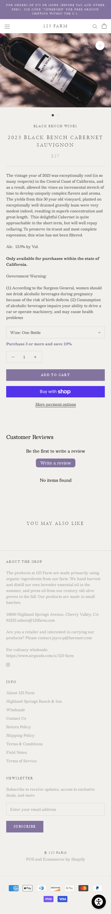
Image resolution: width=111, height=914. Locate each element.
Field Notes (16, 752)
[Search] (95, 26)
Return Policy (18, 726)
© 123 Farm (55, 852)
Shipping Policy (20, 735)
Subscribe (25, 826)
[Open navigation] (7, 26)
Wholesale (15, 709)
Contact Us (16, 718)
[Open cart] (104, 26)
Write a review (55, 462)
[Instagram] (8, 664)
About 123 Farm (20, 692)
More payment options (55, 404)
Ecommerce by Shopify (64, 859)
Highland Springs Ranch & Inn (34, 701)
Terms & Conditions (24, 744)
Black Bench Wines (55, 126)
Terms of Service (21, 761)
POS (30, 859)
